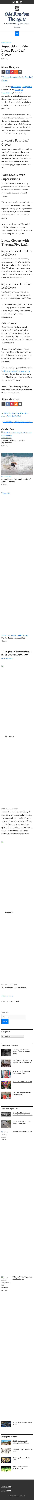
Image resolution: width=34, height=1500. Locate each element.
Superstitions (6, 42)
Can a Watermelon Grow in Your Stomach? (22, 1094)
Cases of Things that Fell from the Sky (18, 422)
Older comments (7, 658)
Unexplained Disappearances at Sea (22, 1423)
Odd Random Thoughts (17, 16)
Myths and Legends (8, 635)
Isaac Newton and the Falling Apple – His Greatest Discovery (23, 1061)
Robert (5, 59)
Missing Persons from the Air (22, 1132)
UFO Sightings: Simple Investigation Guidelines (21, 1442)
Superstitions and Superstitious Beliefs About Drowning (16, 480)
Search (5, 1021)
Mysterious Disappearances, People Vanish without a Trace (22, 1114)
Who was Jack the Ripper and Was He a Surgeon (22, 1278)
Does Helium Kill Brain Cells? (22, 1082)
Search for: (5, 1012)
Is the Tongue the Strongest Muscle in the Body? (21, 1072)
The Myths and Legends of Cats (13, 638)
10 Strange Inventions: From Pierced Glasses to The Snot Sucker (22, 1052)
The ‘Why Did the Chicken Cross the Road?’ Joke (21, 1122)
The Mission (6, 1490)
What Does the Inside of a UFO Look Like (21, 1468)
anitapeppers (16, 86)
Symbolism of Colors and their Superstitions (13, 441)
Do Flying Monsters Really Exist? (21, 1459)
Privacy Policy (6, 1486)
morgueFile (27, 86)
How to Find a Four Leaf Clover (17, 371)
